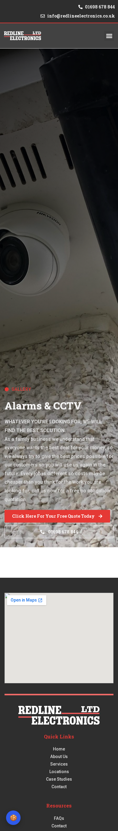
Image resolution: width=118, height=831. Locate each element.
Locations (59, 771)
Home (59, 749)
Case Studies (59, 779)
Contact (59, 786)
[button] (109, 36)
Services (59, 764)
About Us (59, 756)
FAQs (59, 818)
